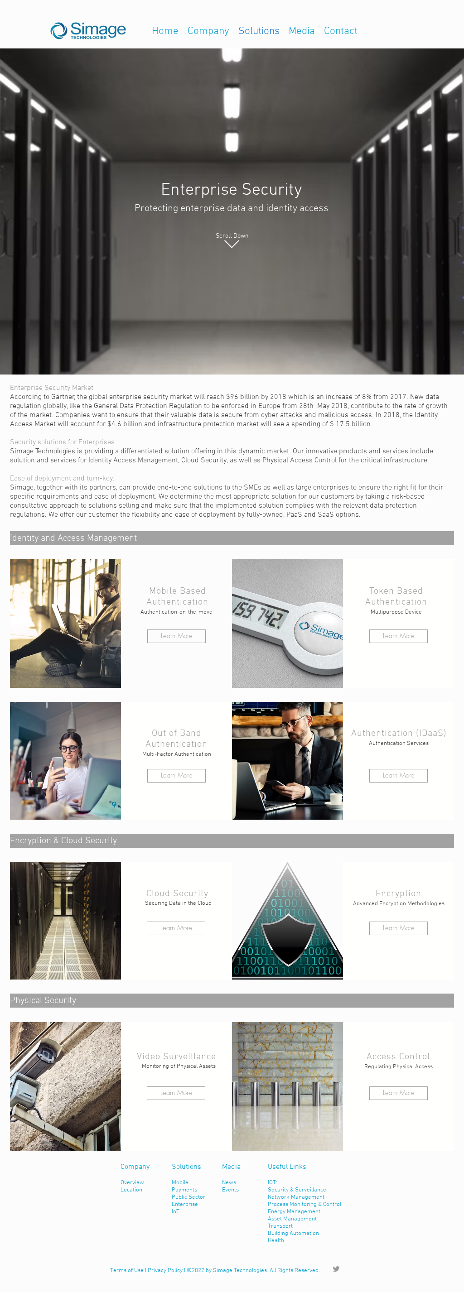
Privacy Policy (165, 1270)
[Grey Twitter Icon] (336, 1268)
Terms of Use (127, 1270)
